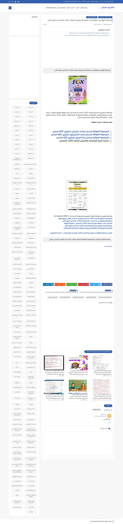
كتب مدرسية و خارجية (31, 399)
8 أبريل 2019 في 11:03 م (100, 416)
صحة (17, 367)
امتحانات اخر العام (31, 315)
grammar (17, 169)
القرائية (31, 283)
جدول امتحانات (17, 356)
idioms (31, 173)
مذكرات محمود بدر (31, 452)
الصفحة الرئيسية (108, 1)
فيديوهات (17, 383)
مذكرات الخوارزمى (31, 424)
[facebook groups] (9, 1)
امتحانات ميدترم (61, 8)
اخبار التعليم (31, 178)
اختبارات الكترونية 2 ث (31, 183)
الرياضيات (31, 238)
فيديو (31, 383)
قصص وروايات (17, 387)
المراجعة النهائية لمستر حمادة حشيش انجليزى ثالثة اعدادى (81, 132)
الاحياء (31, 193)
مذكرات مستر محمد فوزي (17, 465)
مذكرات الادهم (17, 419)
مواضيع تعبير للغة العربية (31, 496)
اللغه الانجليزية (31, 301)
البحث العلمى (31, 198)
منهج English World (17, 486)
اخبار (17, 173)
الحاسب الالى (31, 227)
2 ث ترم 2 (31, 126)
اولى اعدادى (17, 332)
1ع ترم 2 (17, 116)
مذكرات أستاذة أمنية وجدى (17, 414)
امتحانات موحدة (31, 321)
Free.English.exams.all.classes (30, 164)
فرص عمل (17, 376)
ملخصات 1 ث (30, 481)
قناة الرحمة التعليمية (31, 393)
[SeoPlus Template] (113, 521)
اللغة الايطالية (17, 292)
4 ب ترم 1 (17, 144)
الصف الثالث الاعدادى (105, 17)
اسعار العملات (31, 189)
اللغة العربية (30, 296)
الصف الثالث (17, 247)
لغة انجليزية (31, 409)
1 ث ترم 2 (17, 112)
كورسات (31, 404)
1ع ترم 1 (31, 116)
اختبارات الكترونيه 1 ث (17, 183)
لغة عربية (17, 409)
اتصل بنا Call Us (86, 1)
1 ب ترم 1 (31, 107)
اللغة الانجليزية (92, 17)
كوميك (17, 404)
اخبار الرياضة (17, 178)
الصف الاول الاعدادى (17, 243)
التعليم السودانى (31, 213)
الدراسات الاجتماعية (17, 233)
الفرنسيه (17, 273)
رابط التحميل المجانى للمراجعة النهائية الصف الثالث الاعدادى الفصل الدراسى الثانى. (86, 35)
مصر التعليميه (31, 476)
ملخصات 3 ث (30, 486)
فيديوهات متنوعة (31, 387)
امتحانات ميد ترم (17, 321)
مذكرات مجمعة (17, 447)
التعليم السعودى (17, 209)
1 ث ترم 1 (31, 112)
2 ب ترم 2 (31, 121)
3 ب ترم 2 (31, 139)
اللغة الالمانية (17, 287)
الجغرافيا (31, 223)
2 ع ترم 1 (17, 130)
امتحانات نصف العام (17, 326)
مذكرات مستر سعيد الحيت (17, 459)
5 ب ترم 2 (17, 149)
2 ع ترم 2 (31, 135)
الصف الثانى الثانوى (31, 264)
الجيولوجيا (17, 223)
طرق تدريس (17, 372)
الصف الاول (31, 243)
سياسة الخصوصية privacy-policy (72, 1)
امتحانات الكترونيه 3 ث (17, 316)
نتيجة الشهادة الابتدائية (17, 502)
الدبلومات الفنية (31, 233)
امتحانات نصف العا (31, 326)
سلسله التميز (31, 367)
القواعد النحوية (17, 283)
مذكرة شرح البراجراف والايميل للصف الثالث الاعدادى (84, 141)
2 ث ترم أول (17, 126)
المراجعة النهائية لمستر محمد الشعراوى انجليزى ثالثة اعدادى (80, 135)
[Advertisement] (77, 52)
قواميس (17, 392)
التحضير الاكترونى (31, 203)
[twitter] (15, 1)
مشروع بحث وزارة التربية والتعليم (17, 471)
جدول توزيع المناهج (31, 363)
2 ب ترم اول (17, 121)
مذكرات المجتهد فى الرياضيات (17, 429)
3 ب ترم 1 (17, 135)
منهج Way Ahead (31, 490)
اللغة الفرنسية (17, 296)
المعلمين (17, 310)
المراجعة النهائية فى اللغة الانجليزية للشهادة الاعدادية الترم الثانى (87, 228)
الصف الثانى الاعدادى (17, 259)
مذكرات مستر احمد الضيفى (31, 459)
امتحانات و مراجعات (31, 332)
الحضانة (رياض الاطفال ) (17, 228)
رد (109, 422)
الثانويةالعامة (31, 218)
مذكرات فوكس (52, 297)
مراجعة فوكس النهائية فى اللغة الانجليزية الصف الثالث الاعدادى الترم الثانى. (88, 33)
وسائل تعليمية (17, 507)
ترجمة (31, 343)
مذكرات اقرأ (31, 419)
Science (31, 169)
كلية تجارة (17, 398)
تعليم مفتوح (17, 347)
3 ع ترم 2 (17, 139)
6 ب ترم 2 (17, 153)
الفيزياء (17, 278)
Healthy (17, 164)
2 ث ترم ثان (31, 130)
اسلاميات (17, 189)
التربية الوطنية (31, 209)
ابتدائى (77, 8)
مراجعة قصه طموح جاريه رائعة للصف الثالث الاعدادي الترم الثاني (88, 226)
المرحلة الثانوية (31, 310)
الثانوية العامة (17, 213)
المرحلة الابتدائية (31, 306)
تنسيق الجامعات (30, 352)
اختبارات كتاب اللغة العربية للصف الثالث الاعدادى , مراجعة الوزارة (88, 223)
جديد (17, 363)
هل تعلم (31, 507)
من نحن (101, 1)
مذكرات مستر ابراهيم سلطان (17, 453)
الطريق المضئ (107, 8)
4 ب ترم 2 (31, 149)
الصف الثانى (31, 258)
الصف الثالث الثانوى (17, 252)
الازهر (17, 193)
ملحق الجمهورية (17, 476)
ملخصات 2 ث (17, 481)
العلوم (31, 273)
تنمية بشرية (17, 352)
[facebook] (12, 1)
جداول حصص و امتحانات (31, 357)
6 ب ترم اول (31, 158)
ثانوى (68, 8)
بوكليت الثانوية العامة (17, 337)
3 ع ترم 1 (31, 144)
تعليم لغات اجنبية (17, 343)
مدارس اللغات (31, 413)
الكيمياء (31, 287)
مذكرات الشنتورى (17, 424)
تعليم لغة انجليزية (31, 347)
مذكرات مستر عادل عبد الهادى (31, 465)
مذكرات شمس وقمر (17, 442)
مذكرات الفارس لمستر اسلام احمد (31, 429)
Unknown (103, 414)
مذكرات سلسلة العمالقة (31, 442)
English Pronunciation (17, 159)
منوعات (17, 490)
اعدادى (73, 8)
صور (31, 372)
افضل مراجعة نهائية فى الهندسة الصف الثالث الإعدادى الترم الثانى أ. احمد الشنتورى (81, 233)
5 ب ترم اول (31, 153)
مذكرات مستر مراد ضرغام (31, 471)
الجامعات (17, 218)
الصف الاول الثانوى (31, 247)
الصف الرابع (31, 269)
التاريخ (17, 198)
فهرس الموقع (94, 1)
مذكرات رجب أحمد (17, 435)
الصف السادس (17, 269)
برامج (31, 336)
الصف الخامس (17, 264)
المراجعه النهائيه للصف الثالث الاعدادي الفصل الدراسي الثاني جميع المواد (85, 219)
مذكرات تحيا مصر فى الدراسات (31, 436)
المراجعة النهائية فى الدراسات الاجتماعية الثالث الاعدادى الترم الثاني (87, 221)
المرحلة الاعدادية (64, 297)
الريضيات (17, 238)
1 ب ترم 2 (17, 107)
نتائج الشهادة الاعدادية (31, 502)
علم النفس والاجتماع (31, 377)
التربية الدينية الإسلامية (17, 203)
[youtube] (18, 1)
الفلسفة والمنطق (31, 278)
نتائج (17, 495)
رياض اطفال (83, 8)
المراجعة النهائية (51, 8)
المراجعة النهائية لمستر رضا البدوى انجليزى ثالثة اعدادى (82, 138)
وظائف (31, 512)
